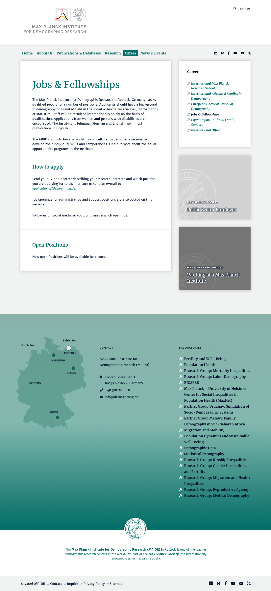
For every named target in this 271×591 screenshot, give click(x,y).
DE (249, 8)
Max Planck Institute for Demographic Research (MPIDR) (116, 549)
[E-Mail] (242, 53)
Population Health (199, 365)
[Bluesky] (222, 53)
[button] (235, 8)
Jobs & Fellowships (205, 114)
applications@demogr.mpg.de (53, 188)
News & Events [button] (153, 53)
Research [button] (113, 53)
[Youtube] (235, 53)
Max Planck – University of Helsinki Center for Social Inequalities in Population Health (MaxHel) (215, 394)
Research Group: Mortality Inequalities (217, 371)
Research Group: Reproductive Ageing (216, 489)
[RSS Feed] (249, 53)
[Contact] (239, 583)
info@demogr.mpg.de (121, 397)
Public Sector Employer (211, 210)
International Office (205, 130)
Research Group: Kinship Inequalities (215, 460)
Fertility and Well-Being (205, 359)
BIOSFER (191, 382)
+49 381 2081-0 (117, 390)
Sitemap (116, 584)
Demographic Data (200, 448)
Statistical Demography (204, 454)
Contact (56, 584)
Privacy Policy (94, 584)
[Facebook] (228, 53)
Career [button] (130, 53)
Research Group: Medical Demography (216, 495)
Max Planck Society (164, 554)
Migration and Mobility (204, 430)
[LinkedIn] (215, 53)
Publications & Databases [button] (79, 53)
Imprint (73, 584)
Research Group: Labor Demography (215, 377)
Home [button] (27, 53)
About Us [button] (45, 53)
